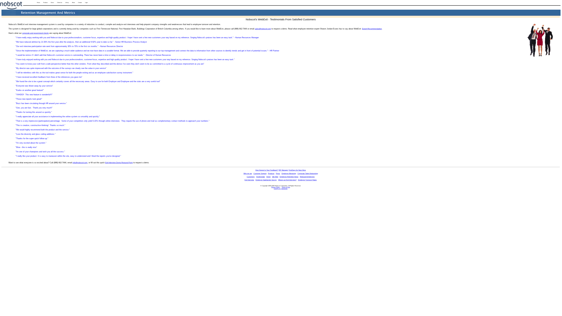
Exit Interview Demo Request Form (119, 163)
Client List (59, 2)
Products (45, 2)
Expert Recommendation (372, 29)
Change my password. (281, 188)
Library (67, 2)
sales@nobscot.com (263, 29)
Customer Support (260, 173)
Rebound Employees (307, 177)
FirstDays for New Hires (297, 170)
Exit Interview (249, 180)
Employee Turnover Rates (307, 180)
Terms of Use (286, 187)
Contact (80, 2)
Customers (251, 177)
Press (278, 173)
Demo (52, 2)
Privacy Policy (275, 187)
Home (38, 2)
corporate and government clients (35, 33)
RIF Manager (283, 170)
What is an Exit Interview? (287, 180)
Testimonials (260, 177)
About (73, 2)
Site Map (275, 177)
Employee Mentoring (289, 173)
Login (86, 2)
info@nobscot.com (80, 163)
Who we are (248, 173)
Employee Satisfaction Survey (266, 180)
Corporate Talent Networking (308, 173)
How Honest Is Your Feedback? (266, 170)
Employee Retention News (289, 177)
